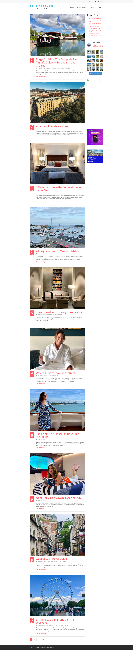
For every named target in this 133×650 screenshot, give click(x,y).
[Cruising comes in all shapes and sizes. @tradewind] (93, 56)
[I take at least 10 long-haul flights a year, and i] (89, 52)
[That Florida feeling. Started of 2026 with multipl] (89, 64)
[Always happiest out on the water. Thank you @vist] (93, 60)
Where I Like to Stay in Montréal (55, 373)
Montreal (53, 375)
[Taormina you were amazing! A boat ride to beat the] (93, 69)
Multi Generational (61, 192)
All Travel (91, 7)
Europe (56, 68)
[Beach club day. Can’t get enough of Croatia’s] (101, 52)
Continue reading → (41, 76)
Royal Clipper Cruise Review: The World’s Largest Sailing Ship (95, 20)
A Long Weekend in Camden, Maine (57, 251)
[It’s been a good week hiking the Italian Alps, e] (101, 69)
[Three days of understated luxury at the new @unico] (93, 64)
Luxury (63, 68)
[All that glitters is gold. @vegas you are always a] (101, 64)
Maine (55, 192)
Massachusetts (50, 314)
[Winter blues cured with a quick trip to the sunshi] (97, 60)
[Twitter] (92, 1)
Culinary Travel (45, 68)
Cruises (72, 7)
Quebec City (60, 561)
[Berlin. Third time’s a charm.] (97, 52)
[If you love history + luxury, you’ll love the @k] (93, 52)
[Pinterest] (101, 1)
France (60, 68)
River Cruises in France (94, 33)
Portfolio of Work (81, 7)
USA (70, 192)
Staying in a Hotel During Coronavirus (59, 312)
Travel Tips (60, 314)
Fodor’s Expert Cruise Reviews (95, 35)
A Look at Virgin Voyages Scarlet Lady (58, 497)
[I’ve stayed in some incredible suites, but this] (101, 56)
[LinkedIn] (98, 1)
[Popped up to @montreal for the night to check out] (101, 60)
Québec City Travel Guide (51, 558)
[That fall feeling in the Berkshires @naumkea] (97, 64)
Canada (39, 375)
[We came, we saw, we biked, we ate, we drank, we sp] (97, 56)
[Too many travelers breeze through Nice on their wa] (89, 69)
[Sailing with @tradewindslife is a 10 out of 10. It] (89, 56)
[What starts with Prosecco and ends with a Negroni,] (97, 69)
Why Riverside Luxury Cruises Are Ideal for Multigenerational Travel (96, 30)
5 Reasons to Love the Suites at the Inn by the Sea (59, 188)
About (99, 7)
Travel (67, 68)
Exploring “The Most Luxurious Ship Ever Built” (57, 435)
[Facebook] (89, 1)
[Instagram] (95, 1)
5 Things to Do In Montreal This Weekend (55, 621)
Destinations (52, 68)
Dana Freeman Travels (40, 647)
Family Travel (47, 192)
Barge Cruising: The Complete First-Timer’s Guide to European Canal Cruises (58, 62)
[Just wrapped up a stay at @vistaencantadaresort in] (89, 60)
